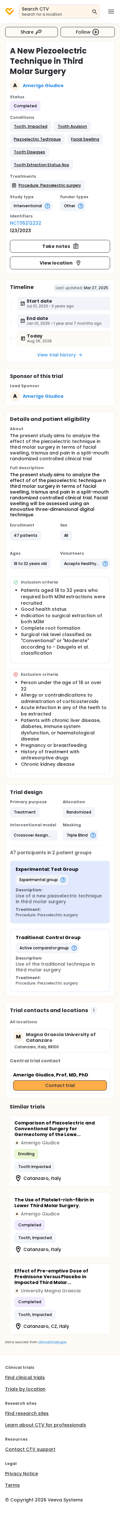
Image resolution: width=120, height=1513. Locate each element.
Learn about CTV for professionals (45, 1425)
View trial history (56, 355)
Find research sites (27, 1413)
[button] (30, 126)
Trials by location (25, 1389)
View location (56, 263)
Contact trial (60, 1085)
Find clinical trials (25, 1377)
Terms (12, 1485)
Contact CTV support (30, 1449)
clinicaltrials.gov (52, 1342)
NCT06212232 (25, 223)
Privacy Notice (21, 1473)
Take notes (56, 246)
